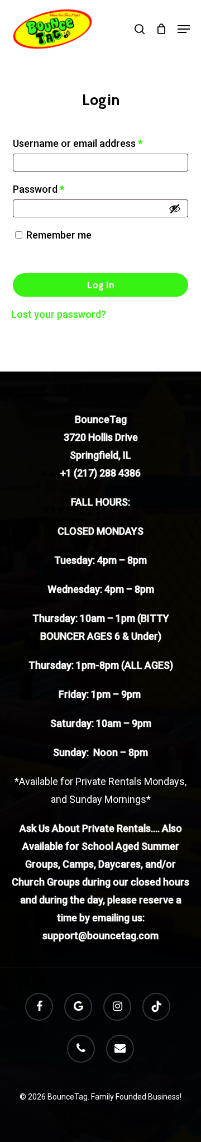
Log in (100, 285)
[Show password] (175, 208)
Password (38, 189)
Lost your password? (58, 314)
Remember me (59, 235)
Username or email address (77, 143)
